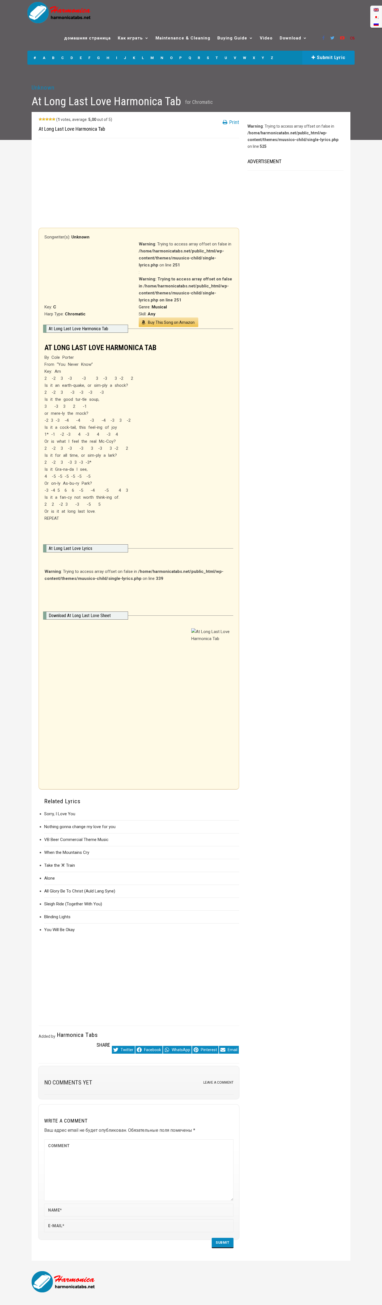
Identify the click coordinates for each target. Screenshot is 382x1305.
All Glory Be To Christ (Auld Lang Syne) (79, 891)
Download (290, 38)
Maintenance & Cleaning (182, 38)
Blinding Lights (57, 916)
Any (151, 314)
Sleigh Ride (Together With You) (73, 903)
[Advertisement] (139, 183)
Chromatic (202, 102)
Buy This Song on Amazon (171, 322)
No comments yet (68, 1082)
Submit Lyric (330, 57)
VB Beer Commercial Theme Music (76, 839)
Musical (159, 307)
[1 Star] (40, 119)
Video (266, 38)
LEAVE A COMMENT (218, 1082)
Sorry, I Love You (59, 813)
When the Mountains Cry (66, 852)
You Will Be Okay (59, 929)
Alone (49, 878)
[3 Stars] (47, 119)
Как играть (130, 38)
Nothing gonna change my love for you (79, 826)
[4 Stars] (50, 119)
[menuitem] (376, 9)
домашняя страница (87, 38)
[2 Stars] (43, 119)
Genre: (145, 307)
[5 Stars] (53, 119)
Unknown (43, 87)
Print (233, 122)
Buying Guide (232, 38)
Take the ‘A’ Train (59, 865)
